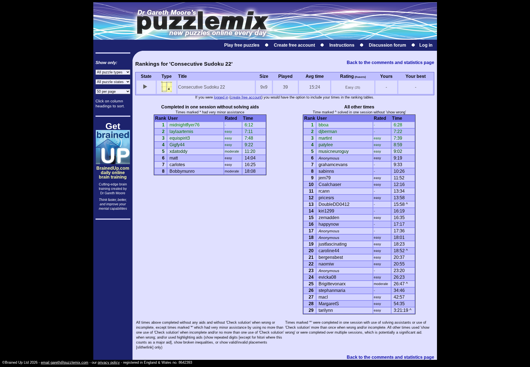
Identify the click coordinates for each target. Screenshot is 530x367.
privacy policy (109, 362)
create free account (245, 97)
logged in (221, 97)
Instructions (341, 45)
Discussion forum (387, 45)
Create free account (294, 45)
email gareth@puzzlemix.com (64, 362)
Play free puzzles (241, 45)
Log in (426, 45)
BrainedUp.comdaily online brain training (112, 168)
